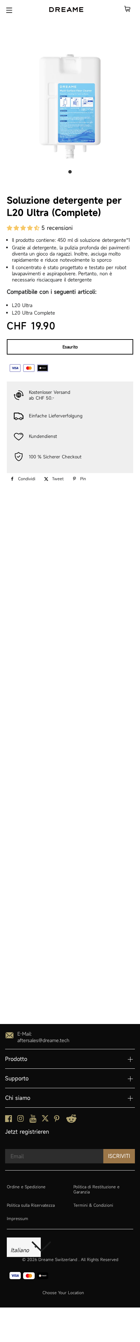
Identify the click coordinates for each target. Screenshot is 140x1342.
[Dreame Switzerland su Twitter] (45, 1120)
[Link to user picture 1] (23, 1008)
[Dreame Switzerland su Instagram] (20, 1120)
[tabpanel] (70, 106)
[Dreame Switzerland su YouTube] (33, 1121)
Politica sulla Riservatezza (31, 1205)
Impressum (17, 1218)
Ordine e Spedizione (26, 1186)
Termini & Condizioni (93, 1205)
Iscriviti (119, 1155)
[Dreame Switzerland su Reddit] (71, 1121)
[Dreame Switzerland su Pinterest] (56, 1120)
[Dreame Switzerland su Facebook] (8, 1120)
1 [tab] (70, 171)
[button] (24, 228)
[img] (23, 645)
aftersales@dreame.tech (43, 1040)
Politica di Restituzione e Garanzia (96, 1189)
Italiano (21, 1250)
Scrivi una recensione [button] (70, 601)
